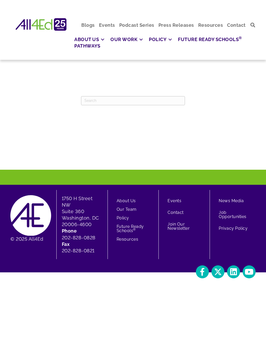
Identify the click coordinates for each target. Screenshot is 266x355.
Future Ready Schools (130, 228)
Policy (123, 217)
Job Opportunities (233, 214)
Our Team (127, 209)
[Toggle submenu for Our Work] (141, 39)
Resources (127, 239)
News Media (231, 200)
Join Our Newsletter (179, 226)
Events (174, 200)
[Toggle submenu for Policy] (170, 39)
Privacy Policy (233, 228)
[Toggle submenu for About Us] (102, 39)
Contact (176, 212)
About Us (126, 200)
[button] (253, 25)
